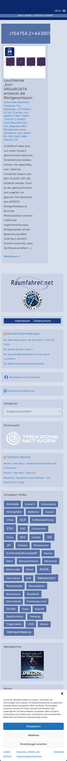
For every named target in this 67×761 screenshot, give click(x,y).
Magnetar (14, 126)
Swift (17, 136)
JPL (9, 545)
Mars (9, 561)
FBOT (18, 115)
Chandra (17, 112)
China (9, 519)
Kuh (6, 126)
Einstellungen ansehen (33, 744)
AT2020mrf (24, 109)
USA (31, 624)
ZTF (16, 139)
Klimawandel (41, 545)
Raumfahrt (23, 102)
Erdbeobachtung (43, 519)
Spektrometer (14, 616)
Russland (33, 594)
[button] (62, 693)
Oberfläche (13, 578)
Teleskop (35, 616)
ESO (22, 528)
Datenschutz (42, 320)
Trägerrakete (14, 624)
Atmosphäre (14, 511)
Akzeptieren (33, 726)
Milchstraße (13, 569)
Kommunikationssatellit (22, 553)
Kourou (48, 553)
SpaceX (39, 608)
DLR (23, 519)
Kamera (22, 545)
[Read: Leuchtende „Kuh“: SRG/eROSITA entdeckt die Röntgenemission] (25, 62)
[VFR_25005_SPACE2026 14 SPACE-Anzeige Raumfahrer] (32, 664)
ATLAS (7, 112)
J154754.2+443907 (14, 119)
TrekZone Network (19, 457)
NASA (44, 569)
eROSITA (8, 115)
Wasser (44, 624)
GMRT (25, 115)
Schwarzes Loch (36, 601)
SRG (10, 136)
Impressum (59, 751)
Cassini (49, 511)
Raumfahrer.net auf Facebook (24, 377)
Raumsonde (14, 586)
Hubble (36, 537)
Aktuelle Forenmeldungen (23, 333)
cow (25, 112)
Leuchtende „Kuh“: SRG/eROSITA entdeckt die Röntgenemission (18, 89)
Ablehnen (33, 735)
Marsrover (50, 561)
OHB (28, 578)
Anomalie (13, 504)
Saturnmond (13, 601)
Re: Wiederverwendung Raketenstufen (24, 363)
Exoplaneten (39, 528)
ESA (10, 528)
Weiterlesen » (12, 257)
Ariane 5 (30, 504)
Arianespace (48, 504)
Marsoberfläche (28, 561)
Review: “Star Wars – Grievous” (20, 473)
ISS (49, 537)
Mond (29, 569)
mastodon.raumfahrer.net (21, 391)
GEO (22, 537)
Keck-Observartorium (15, 122)
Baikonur (33, 511)
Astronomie (10, 102)
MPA (23, 126)
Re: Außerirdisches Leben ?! (18, 349)
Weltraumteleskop (19, 632)
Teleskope (9, 105)
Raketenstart (47, 578)
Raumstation (37, 586)
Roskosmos (13, 594)
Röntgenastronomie (15, 129)
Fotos (9, 537)
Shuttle (11, 608)
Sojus (25, 608)
